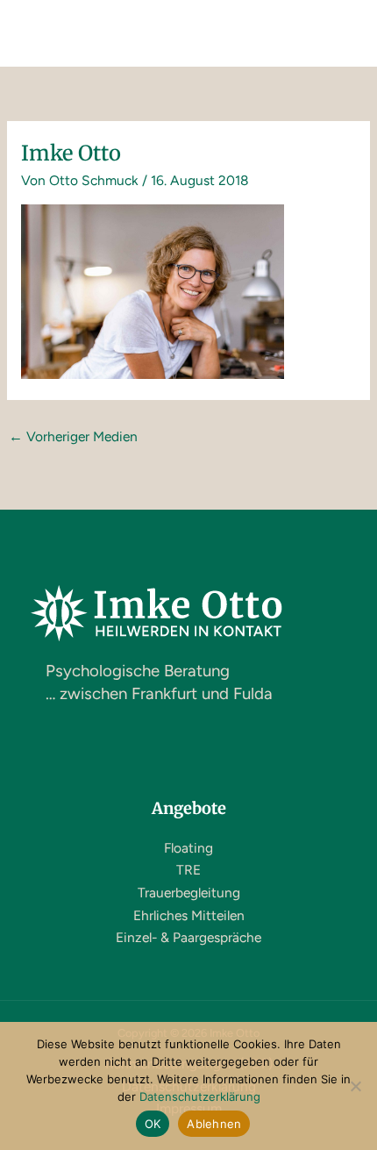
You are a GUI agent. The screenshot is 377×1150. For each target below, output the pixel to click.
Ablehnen (214, 1124)
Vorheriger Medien (73, 436)
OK (153, 1124)
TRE (188, 869)
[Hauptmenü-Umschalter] (340, 33)
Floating (188, 847)
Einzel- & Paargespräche (188, 937)
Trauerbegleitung (189, 892)
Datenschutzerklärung (199, 1096)
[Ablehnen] (355, 1086)
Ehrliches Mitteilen (189, 915)
